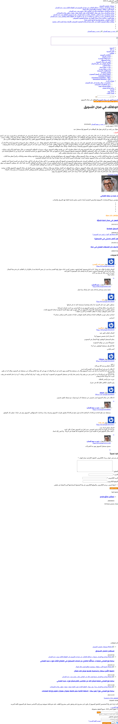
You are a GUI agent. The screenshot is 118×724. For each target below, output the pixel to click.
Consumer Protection (104, 76)
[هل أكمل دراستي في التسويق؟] (105, 234)
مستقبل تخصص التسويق (106, 6)
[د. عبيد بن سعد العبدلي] (102, 31)
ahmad (102, 392)
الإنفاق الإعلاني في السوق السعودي (100, 74)
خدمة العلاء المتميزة (104, 58)
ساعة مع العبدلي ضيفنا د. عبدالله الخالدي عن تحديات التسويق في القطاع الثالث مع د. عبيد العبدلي (84, 7)
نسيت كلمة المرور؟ (95, 721)
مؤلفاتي (112, 53)
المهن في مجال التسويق (103, 62)
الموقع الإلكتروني (113, 481)
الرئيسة (112, 48)
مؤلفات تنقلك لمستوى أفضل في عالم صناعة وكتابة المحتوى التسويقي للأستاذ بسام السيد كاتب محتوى (83, 21)
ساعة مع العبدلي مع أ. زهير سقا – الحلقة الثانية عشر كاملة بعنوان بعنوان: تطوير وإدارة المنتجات (85, 13)
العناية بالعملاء (106, 56)
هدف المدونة (110, 51)
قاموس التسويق (106, 72)
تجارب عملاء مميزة (105, 69)
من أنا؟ (112, 49)
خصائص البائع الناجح (107, 496)
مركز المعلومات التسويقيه (103, 84)
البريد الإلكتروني (112, 478)
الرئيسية (115, 100)
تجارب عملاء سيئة (105, 67)
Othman (101, 359)
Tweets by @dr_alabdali (111, 698)
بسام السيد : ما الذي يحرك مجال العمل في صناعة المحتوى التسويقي (93, 18)
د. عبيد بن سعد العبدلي (98, 124)
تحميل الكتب (110, 93)
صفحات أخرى (110, 81)
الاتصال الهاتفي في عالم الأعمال (101, 63)
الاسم (115, 474)
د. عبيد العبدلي (96, 284)
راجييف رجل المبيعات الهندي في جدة (104, 246)
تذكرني (113, 723)
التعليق (115, 471)
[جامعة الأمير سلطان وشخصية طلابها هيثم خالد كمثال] (95, 667)
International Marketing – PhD (102, 79)
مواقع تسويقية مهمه (104, 86)
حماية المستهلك (106, 60)
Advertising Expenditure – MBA (101, 77)
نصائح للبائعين (106, 65)
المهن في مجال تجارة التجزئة (107, 220)
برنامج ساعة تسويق (108, 88)
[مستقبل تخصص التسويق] (103, 646)
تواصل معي (110, 91)
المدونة (112, 89)
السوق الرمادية (112, 228)
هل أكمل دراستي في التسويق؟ (106, 238)
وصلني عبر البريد (98, 101)
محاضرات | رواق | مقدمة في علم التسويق (98, 82)
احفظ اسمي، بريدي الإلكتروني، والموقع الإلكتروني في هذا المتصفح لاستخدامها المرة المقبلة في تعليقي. (85, 485)
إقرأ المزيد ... (114, 707)
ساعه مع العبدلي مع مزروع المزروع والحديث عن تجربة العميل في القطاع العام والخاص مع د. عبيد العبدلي (82, 16)
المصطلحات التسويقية (104, 70)
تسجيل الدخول (106, 723)
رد (113, 278)
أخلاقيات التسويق (105, 55)
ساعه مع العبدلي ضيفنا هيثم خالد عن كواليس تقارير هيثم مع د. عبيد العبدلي (91, 11)
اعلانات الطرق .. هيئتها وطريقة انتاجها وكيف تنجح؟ (99, 20)
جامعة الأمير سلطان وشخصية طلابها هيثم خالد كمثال (98, 9)
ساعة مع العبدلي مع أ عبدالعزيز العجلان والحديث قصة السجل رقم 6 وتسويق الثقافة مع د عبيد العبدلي (83, 14)
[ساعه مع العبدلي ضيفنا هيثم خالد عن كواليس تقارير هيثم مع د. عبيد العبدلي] (88, 676)
